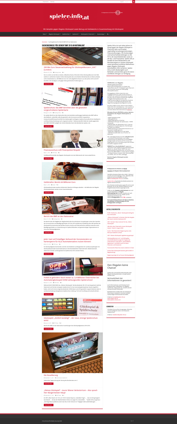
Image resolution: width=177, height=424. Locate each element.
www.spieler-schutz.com (114, 300)
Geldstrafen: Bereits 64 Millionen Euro (60, 182)
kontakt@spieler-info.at (116, 178)
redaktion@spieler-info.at (119, 314)
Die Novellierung (51, 375)
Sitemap (52, 1)
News (44, 34)
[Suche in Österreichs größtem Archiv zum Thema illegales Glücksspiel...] (133, 1)
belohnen (129, 109)
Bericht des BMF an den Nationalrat (58, 216)
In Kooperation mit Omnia (107, 12)
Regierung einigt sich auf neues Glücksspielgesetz (120, 255)
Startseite (44, 42)
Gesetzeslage (100, 34)
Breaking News (57, 72)
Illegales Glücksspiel (54, 34)
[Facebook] (122, 2)
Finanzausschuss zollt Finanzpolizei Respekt (62, 150)
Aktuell (53, 184)
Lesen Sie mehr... (48, 84)
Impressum (45, 1)
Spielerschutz (66, 34)
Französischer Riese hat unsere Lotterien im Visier (120, 247)
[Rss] (121, 2)
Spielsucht (75, 34)
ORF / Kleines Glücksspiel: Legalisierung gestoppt (120, 235)
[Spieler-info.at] (70, 16)
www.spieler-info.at (112, 298)
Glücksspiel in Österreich (87, 34)
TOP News (54, 152)
